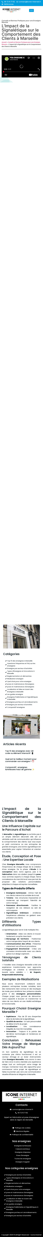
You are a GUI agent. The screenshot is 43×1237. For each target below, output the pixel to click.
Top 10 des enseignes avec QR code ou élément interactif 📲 (19, 752)
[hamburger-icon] (31, 10)
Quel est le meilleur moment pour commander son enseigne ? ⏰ (21, 760)
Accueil (4, 42)
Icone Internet (36, 1235)
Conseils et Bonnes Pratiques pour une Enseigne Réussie (21, 21)
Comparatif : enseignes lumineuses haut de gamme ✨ (19, 768)
